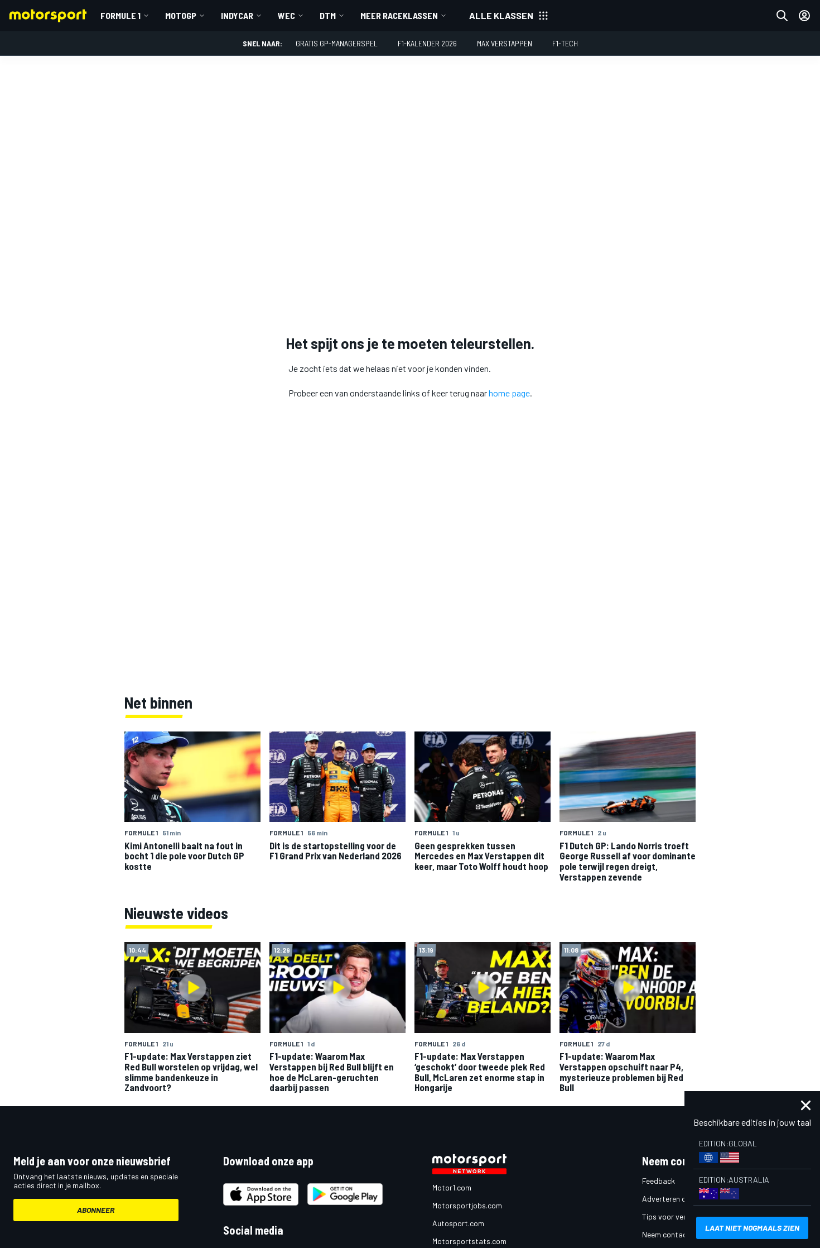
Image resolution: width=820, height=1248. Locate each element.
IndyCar (237, 15)
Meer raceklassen (399, 15)
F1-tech (565, 43)
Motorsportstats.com (469, 1241)
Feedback (658, 1180)
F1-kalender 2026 (427, 43)
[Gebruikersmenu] (804, 15)
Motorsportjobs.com (467, 1205)
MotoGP (180, 15)
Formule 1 (120, 15)
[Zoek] (782, 15)
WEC (286, 15)
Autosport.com (458, 1223)
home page (509, 393)
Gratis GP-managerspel (337, 43)
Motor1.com (451, 1187)
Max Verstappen (504, 43)
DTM (328, 15)
